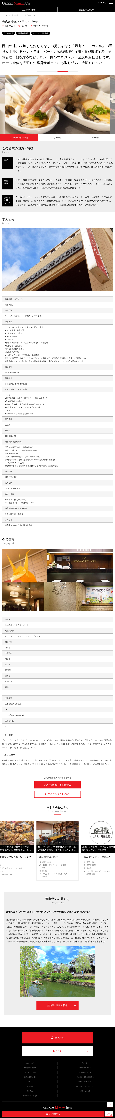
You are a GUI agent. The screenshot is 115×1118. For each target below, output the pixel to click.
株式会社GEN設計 (48, 857)
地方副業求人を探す (30, 1067)
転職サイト (84, 1091)
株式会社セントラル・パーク (36, 15)
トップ (4, 15)
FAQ (29, 1081)
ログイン (102, 3)
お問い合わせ (30, 1091)
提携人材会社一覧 (29, 1077)
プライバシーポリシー (84, 1081)
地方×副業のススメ (85, 1072)
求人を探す (16, 15)
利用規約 (30, 1086)
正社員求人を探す (28, 10)
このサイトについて (30, 1072)
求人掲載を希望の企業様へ (85, 1077)
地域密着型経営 (23, 33)
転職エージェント (28, 1095)
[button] (42, 71)
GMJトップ (29, 1063)
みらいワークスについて (84, 1086)
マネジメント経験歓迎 (40, 33)
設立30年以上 (8, 33)
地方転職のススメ (85, 1067)
